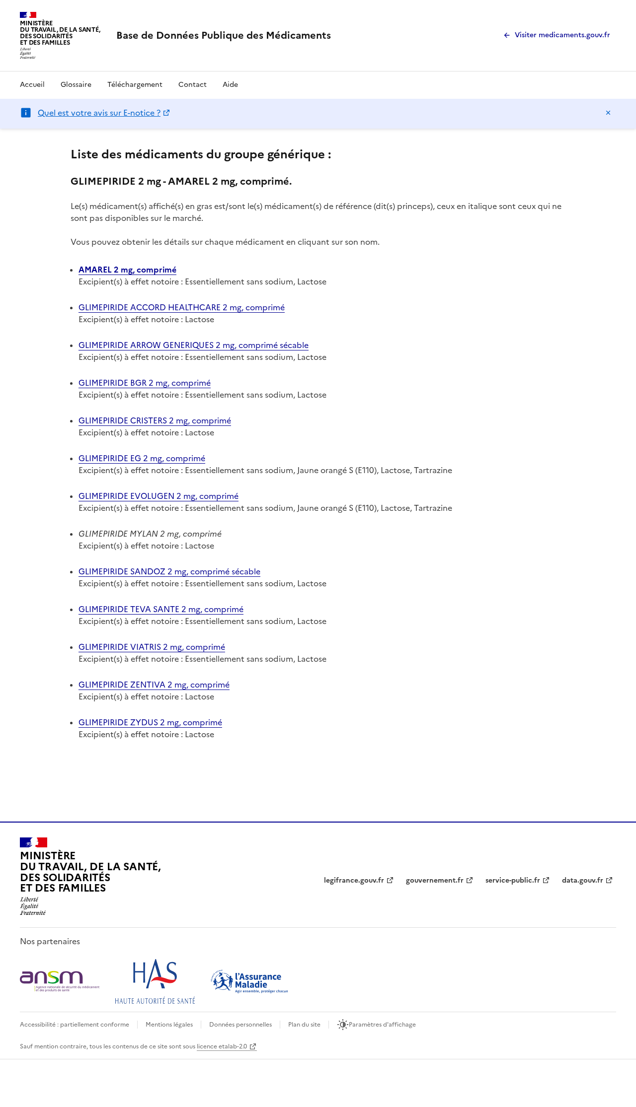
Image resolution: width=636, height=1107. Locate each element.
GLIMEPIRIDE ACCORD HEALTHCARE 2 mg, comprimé (182, 307)
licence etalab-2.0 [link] (222, 1046)
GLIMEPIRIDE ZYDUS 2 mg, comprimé (150, 722)
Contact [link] (192, 84)
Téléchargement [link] (134, 84)
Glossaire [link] (76, 84)
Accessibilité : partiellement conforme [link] (74, 1024)
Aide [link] (230, 84)
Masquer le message (608, 113)
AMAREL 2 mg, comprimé (127, 270)
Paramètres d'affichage (382, 1024)
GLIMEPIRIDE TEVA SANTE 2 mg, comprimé (161, 609)
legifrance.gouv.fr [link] (354, 880)
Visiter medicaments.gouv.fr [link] (562, 35)
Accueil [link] (32, 84)
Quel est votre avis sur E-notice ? (99, 113)
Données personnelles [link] (240, 1024)
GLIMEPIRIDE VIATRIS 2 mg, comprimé (152, 647)
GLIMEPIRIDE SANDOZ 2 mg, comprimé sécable (169, 571)
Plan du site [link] (304, 1024)
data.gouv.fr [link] (582, 880)
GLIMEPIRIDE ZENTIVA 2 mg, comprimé (154, 685)
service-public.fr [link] (512, 880)
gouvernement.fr (435, 880)
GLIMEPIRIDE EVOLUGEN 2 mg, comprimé (158, 496)
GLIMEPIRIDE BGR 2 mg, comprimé (145, 383)
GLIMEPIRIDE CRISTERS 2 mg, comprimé (155, 420)
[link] (223, 35)
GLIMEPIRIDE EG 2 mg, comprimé (142, 458)
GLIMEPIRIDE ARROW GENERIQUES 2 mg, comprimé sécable (194, 345)
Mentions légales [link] (169, 1024)
